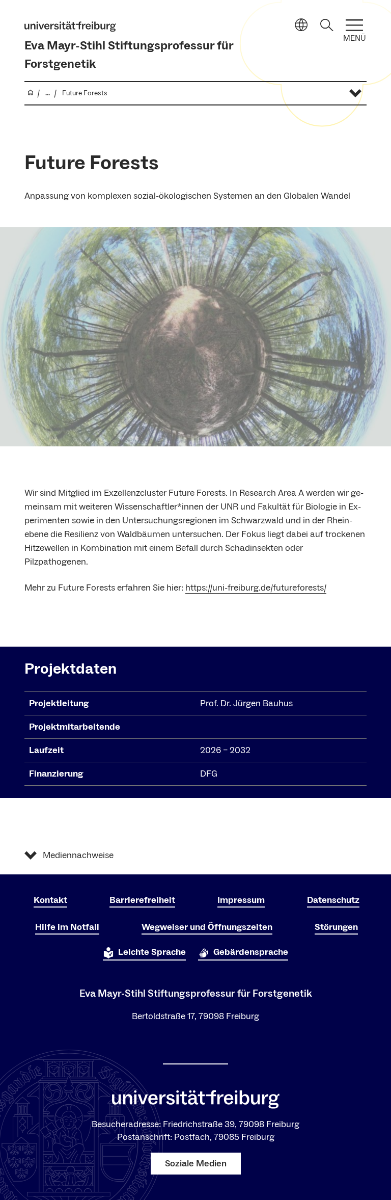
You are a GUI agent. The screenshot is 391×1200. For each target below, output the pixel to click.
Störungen (336, 927)
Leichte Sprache (152, 952)
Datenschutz (333, 900)
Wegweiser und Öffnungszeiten (207, 927)
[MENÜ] (354, 25)
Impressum (241, 900)
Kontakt (50, 900)
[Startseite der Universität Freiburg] (70, 26)
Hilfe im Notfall (67, 927)
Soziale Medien (196, 1163)
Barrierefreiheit (142, 900)
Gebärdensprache (250, 952)
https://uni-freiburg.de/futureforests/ (255, 588)
